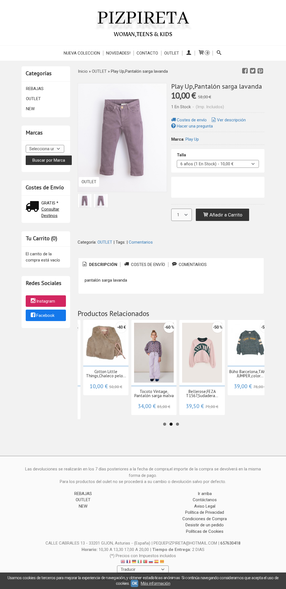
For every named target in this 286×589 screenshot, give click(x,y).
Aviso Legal (204, 506)
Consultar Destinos (50, 212)
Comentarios (141, 242)
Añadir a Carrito (225, 215)
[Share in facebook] (245, 71)
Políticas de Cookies (204, 531)
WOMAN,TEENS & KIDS (143, 34)
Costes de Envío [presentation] (147, 264)
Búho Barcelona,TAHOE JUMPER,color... (250, 373)
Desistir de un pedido (204, 524)
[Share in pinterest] (260, 71)
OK (134, 583)
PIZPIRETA (143, 18)
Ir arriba (205, 493)
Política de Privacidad (204, 512)
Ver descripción (231, 119)
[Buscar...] (219, 53)
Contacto (147, 53)
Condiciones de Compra (204, 518)
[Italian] (139, 562)
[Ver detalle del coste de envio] (33, 207)
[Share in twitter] (253, 71)
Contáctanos (205, 499)
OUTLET (171, 53)
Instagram (45, 301)
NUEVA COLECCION (82, 53)
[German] (134, 562)
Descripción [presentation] (102, 264)
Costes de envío (192, 119)
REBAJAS (35, 88)
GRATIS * (49, 203)
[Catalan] (162, 562)
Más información (155, 583)
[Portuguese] (145, 562)
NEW (30, 108)
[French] (128, 562)
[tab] (99, 264)
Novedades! (118, 53)
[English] (123, 562)
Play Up (192, 139)
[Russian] (151, 562)
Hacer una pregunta (195, 126)
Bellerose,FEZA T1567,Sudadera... (202, 393)
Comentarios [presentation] (192, 264)
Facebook (45, 315)
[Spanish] (156, 562)
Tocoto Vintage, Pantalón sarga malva (154, 393)
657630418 (230, 543)
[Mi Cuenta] (188, 53)
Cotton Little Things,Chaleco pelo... (106, 373)
